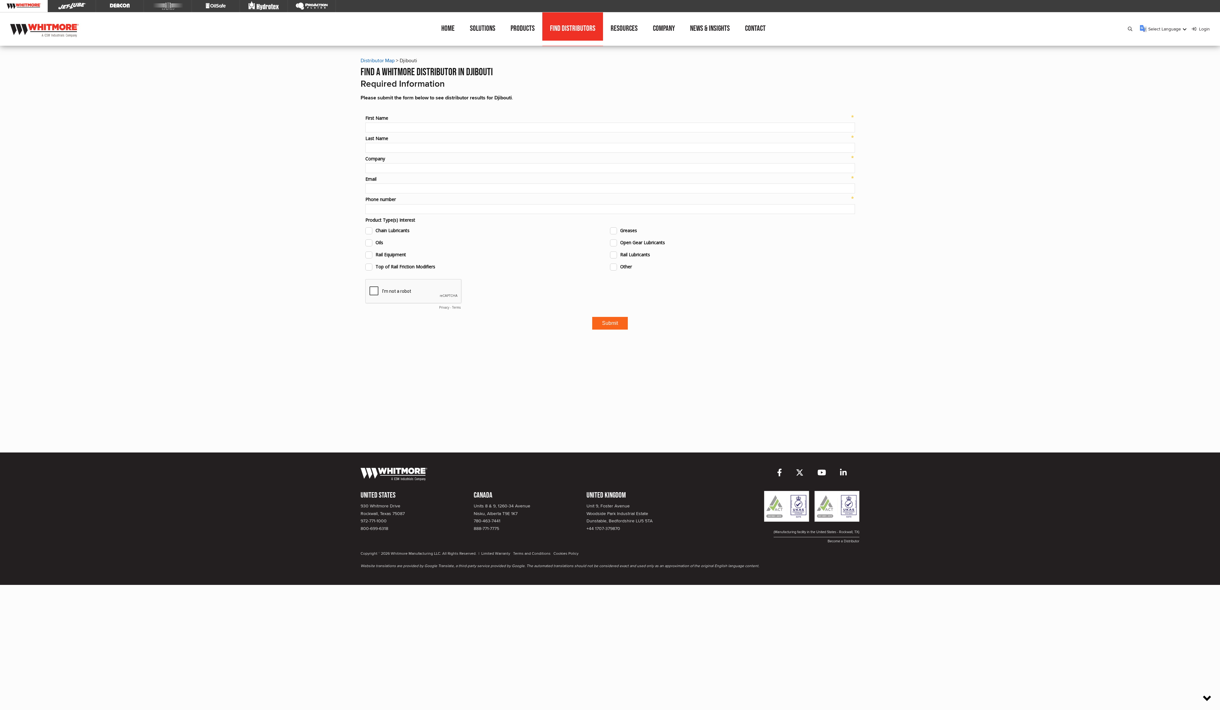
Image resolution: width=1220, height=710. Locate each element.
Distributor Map (378, 60)
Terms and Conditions (532, 553)
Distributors (572, 28)
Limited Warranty (495, 553)
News (710, 28)
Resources (624, 28)
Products (523, 28)
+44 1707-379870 (603, 528)
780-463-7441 (487, 521)
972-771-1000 (374, 521)
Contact (755, 28)
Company (664, 28)
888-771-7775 (486, 528)
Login (1204, 29)
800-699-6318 (374, 528)
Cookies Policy (566, 553)
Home (448, 28)
